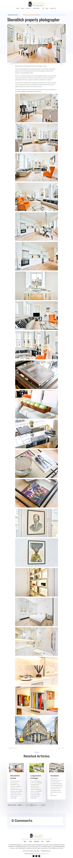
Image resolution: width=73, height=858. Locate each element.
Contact (52, 8)
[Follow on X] (36, 856)
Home (17, 8)
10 (27, 805)
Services (28, 8)
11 (29, 805)
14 (36, 805)
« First (19, 805)
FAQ (43, 8)
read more (13, 798)
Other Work (36, 8)
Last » (44, 805)
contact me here (37, 91)
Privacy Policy (45, 853)
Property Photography (28, 14)
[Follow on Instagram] (39, 856)
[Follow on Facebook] (34, 856)
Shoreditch (37, 14)
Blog (47, 8)
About (22, 8)
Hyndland (54, 776)
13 (33, 805)
